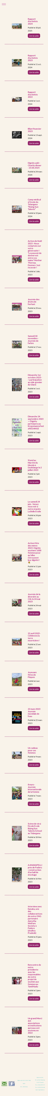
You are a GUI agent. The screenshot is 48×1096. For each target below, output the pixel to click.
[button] (5, 4)
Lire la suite (34, 36)
